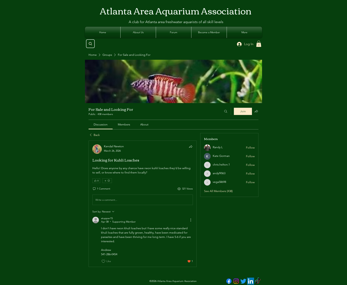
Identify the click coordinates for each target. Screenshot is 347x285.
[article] (143, 204)
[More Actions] (191, 220)
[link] (101, 124)
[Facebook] (228, 281)
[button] (258, 44)
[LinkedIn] (250, 281)
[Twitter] (243, 281)
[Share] (191, 146)
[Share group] (256, 111)
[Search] (90, 43)
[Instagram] (236, 281)
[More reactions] (107, 180)
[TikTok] (257, 281)
